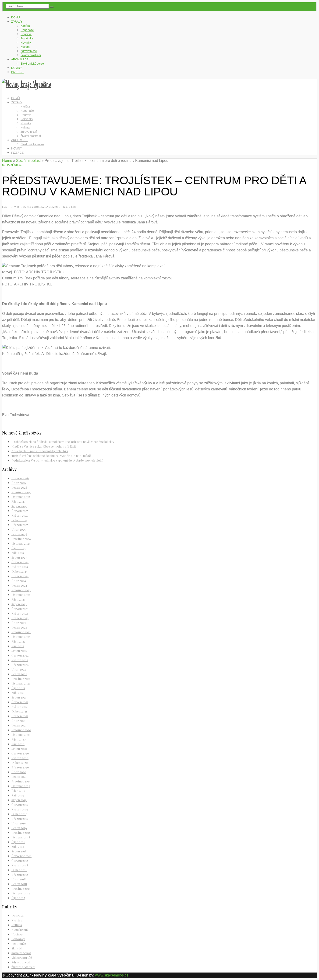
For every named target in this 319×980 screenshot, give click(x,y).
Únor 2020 (18, 772)
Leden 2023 (19, 627)
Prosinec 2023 (21, 590)
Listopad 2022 (20, 637)
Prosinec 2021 (20, 679)
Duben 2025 (19, 520)
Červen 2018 (19, 860)
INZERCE (17, 72)
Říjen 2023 (18, 599)
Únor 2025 (18, 529)
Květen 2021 (19, 707)
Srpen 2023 (19, 604)
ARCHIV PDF (19, 59)
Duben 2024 (19, 571)
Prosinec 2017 (20, 888)
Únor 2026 (18, 483)
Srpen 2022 (19, 651)
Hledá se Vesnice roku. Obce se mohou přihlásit (43, 446)
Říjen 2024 (18, 548)
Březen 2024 (20, 576)
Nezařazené (19, 929)
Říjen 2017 (18, 898)
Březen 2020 (20, 767)
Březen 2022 (19, 665)
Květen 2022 (19, 660)
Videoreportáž (21, 957)
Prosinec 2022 (21, 632)
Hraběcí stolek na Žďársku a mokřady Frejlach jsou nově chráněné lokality (62, 442)
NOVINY (16, 68)
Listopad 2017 (20, 893)
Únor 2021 (18, 721)
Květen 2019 (19, 809)
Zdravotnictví (29, 51)
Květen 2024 (19, 567)
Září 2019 (17, 795)
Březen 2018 (19, 874)
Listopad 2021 (20, 683)
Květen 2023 (19, 613)
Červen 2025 (19, 511)
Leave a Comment (50, 207)
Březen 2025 (19, 525)
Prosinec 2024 (21, 539)
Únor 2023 (18, 623)
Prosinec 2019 (21, 781)
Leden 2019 (19, 828)
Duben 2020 (19, 763)
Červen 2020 (20, 753)
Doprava (26, 34)
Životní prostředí (31, 55)
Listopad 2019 (20, 786)
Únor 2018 (18, 879)
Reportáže (27, 30)
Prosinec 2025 (21, 492)
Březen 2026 (20, 478)
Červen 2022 (19, 655)
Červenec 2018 (21, 856)
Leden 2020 (19, 776)
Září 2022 (17, 646)
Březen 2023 (19, 618)
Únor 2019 (18, 823)
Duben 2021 (19, 711)
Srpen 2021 (18, 697)
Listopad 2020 (21, 735)
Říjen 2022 (18, 641)
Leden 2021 (19, 725)
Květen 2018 (19, 865)
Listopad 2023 (20, 595)
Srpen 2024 (19, 557)
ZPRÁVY (16, 21)
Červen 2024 (20, 562)
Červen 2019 (19, 804)
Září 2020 (18, 744)
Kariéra (25, 26)
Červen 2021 (19, 702)
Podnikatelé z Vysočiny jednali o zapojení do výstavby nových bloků (57, 460)
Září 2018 (17, 846)
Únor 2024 (18, 581)
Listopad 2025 (20, 497)
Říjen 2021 (18, 688)
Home (7, 161)
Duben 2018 (19, 870)
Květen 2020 (19, 758)
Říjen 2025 (18, 501)
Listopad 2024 (20, 543)
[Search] (51, 7)
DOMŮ (15, 17)
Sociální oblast (28, 161)
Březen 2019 (19, 818)
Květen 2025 (19, 515)
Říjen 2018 (18, 842)
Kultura (25, 47)
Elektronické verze (32, 63)
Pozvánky (27, 38)
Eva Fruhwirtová (14, 207)
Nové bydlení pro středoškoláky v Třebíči (39, 451)
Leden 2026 (19, 487)
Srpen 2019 (19, 800)
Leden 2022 (19, 674)
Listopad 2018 (20, 837)
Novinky (26, 42)
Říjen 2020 (18, 739)
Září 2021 (17, 693)
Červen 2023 (19, 609)
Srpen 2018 (19, 851)
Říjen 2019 (18, 790)
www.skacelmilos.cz (111, 975)
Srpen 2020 (19, 749)
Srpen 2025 (19, 506)
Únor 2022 (18, 669)
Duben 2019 (19, 814)
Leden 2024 (19, 585)
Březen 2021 (19, 716)
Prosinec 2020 (21, 730)
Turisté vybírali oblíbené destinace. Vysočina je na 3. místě (51, 456)
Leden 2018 (19, 884)
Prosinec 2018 (21, 832)
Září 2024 (17, 553)
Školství (16, 948)
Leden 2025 (19, 534)
